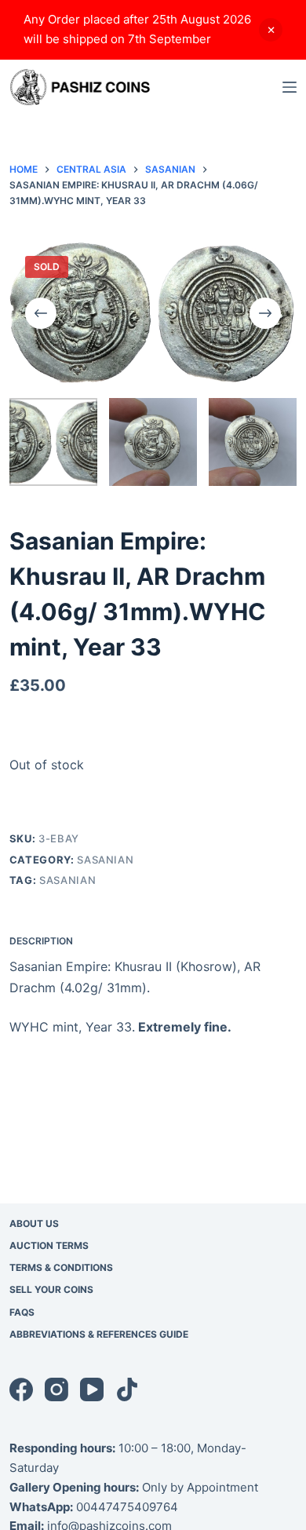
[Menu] (289, 87)
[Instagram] (56, 1389)
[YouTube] (92, 1389)
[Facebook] (21, 1389)
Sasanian (105, 859)
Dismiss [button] (270, 30)
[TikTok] (127, 1389)
